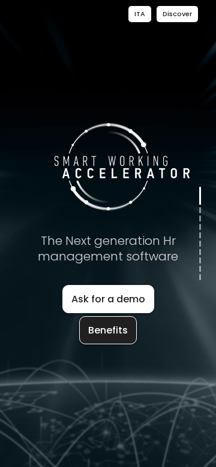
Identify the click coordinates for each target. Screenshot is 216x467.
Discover (177, 14)
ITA (139, 14)
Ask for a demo (108, 299)
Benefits (108, 330)
